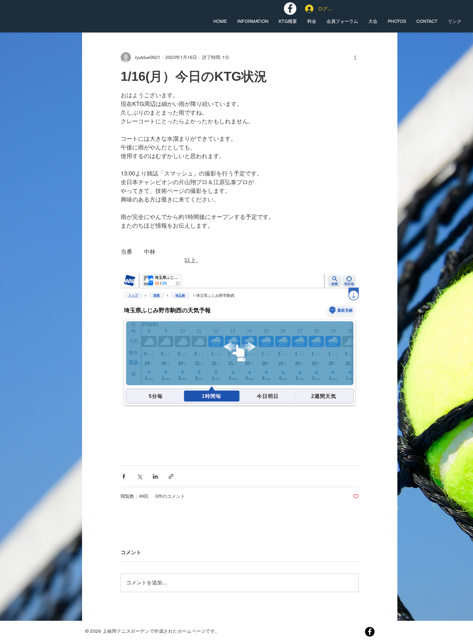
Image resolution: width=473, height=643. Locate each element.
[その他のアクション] (355, 57)
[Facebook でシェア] (124, 476)
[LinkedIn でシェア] (155, 476)
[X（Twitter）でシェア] (139, 476)
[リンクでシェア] (171, 476)
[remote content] (240, 361)
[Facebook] (370, 632)
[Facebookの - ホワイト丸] (290, 8)
